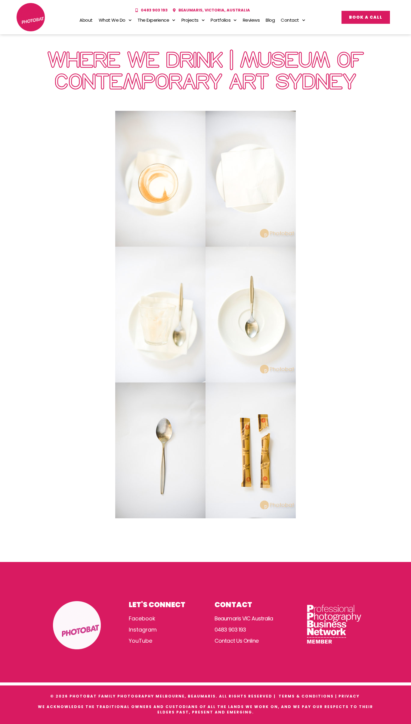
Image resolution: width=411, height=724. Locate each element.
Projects (190, 20)
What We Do (112, 20)
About (86, 20)
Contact (290, 20)
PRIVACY (349, 696)
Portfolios (220, 20)
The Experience (153, 20)
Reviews (251, 20)
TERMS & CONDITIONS (306, 696)
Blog (270, 20)
